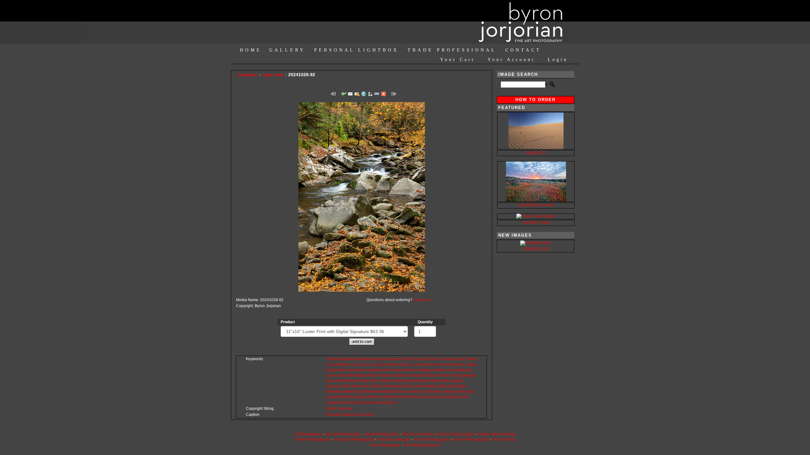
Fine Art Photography (471, 439)
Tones (363, 364)
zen (393, 402)
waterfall (382, 402)
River (330, 381)
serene (436, 397)
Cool (460, 359)
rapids (358, 397)
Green (398, 370)
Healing (425, 370)
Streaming (439, 381)
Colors (471, 359)
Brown (394, 359)
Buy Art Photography (343, 434)
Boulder (347, 359)
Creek (374, 364)
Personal (432, 375)
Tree (408, 386)
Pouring (456, 375)
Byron (331, 408)
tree (343, 402)
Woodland (386, 391)
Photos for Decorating (455, 434)
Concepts (447, 359)
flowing (436, 391)
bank (425, 397)
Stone (375, 381)
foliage (449, 391)
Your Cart (457, 59)
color (425, 391)
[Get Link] (376, 93)
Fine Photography (385, 445)
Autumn (333, 359)
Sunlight (456, 381)
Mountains (358, 370)
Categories (248, 75)
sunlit (463, 397)
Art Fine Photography (312, 439)
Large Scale (273, 75)
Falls (429, 364)
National (375, 370)
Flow (438, 364)
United (419, 386)
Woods (402, 391)
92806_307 (536, 153)
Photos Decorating (418, 434)
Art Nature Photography (353, 439)
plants (347, 397)
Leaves (417, 364)
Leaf (330, 375)
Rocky (363, 381)
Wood (371, 391)
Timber (377, 386)
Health (438, 370)
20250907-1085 (536, 223)
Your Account (511, 59)
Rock (340, 381)
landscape (465, 391)
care (448, 370)
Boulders (363, 359)
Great (459, 364)
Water (461, 386)
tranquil (332, 402)
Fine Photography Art (422, 445)
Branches (379, 359)
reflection (373, 397)
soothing (450, 397)
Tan (347, 386)
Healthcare (462, 370)
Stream (400, 381)
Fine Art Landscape (393, 439)
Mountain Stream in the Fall (349, 414)
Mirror (374, 375)
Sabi (451, 386)
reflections (391, 397)
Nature (386, 375)
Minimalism (358, 375)
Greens (410, 370)
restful (406, 397)
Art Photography (308, 434)
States (431, 386)
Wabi (441, 386)
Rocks (351, 381)
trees (369, 402)
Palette (341, 364)
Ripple (470, 375)
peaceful (333, 397)
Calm (405, 359)
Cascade (419, 359)
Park (388, 370)
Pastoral (416, 375)
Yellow (414, 391)
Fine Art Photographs (432, 439)
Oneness (400, 375)
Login (558, 59)
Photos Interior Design (496, 434)
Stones (387, 381)
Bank (424, 381)
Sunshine (334, 386)
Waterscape (354, 391)
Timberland (393, 386)
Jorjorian (344, 408)
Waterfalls (334, 391)
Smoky (471, 364)
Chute (432, 359)
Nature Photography (381, 434)
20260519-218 (535, 249)
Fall (383, 364)
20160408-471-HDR (536, 205)
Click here (422, 300)
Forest (448, 364)
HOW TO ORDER (535, 99)
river (416, 397)
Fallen (393, 364)
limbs (359, 402)
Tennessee (360, 386)
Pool (445, 375)
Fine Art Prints (504, 439)
